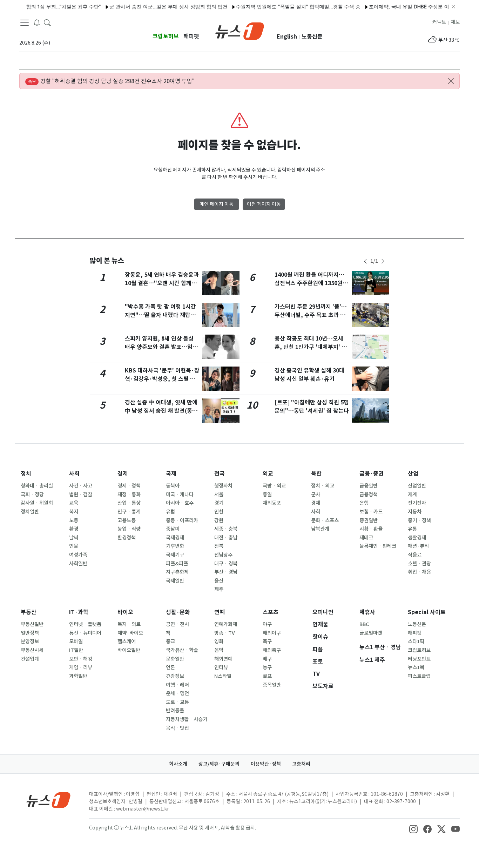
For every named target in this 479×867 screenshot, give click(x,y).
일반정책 (30, 633)
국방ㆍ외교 (274, 486)
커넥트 (439, 22)
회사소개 (178, 764)
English (287, 36)
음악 (218, 650)
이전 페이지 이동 (264, 204)
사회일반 (78, 563)
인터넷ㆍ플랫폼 (85, 624)
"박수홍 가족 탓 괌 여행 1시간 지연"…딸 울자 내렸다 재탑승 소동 (160, 315)
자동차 (414, 512)
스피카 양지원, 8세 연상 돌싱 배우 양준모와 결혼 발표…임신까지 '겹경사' (161, 347)
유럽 (170, 512)
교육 (73, 503)
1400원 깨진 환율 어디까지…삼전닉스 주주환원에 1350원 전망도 (312, 283)
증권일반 (368, 520)
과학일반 (78, 676)
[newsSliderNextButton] (383, 261)
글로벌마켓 (370, 633)
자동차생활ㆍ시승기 (186, 719)
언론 (170, 667)
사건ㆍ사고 (80, 486)
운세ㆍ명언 (177, 693)
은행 (364, 503)
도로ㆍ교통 (177, 702)
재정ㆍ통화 (129, 494)
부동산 (28, 612)
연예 (219, 612)
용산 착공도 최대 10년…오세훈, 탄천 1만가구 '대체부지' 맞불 (311, 347)
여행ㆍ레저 (177, 685)
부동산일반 (32, 624)
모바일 (76, 641)
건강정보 (175, 676)
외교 (268, 473)
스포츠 (270, 612)
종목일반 (272, 685)
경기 (218, 503)
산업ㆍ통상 (129, 503)
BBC (364, 624)
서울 (218, 494)
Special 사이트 (427, 612)
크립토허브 (166, 36)
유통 (412, 529)
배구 (267, 659)
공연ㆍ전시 (177, 624)
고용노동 (126, 520)
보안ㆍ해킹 (80, 659)
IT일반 (76, 650)
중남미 (173, 529)
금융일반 (368, 486)
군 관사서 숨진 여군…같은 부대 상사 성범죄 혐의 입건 (158, 6)
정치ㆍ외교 (322, 486)
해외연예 (223, 659)
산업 (413, 473)
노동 (73, 520)
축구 (267, 641)
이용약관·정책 (266, 764)
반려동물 (175, 710)
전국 (219, 473)
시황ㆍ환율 (371, 529)
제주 (218, 589)
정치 (26, 473)
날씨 (73, 538)
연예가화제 (225, 624)
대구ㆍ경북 (225, 563)
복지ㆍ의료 (129, 624)
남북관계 (320, 529)
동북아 (173, 486)
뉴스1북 (416, 667)
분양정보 (30, 641)
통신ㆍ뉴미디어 (85, 633)
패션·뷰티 (418, 546)
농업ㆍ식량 (129, 529)
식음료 (414, 555)
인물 (73, 546)
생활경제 (417, 538)
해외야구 (272, 633)
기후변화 (175, 546)
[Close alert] (451, 81)
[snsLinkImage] (413, 828)
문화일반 (175, 659)
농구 (267, 667)
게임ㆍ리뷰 (80, 667)
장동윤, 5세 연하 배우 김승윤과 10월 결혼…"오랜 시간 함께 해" (162, 283)
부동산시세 (32, 650)
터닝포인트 (419, 659)
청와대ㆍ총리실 (37, 486)
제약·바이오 (130, 633)
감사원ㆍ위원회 (37, 503)
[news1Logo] (48, 800)
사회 (74, 473)
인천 (218, 512)
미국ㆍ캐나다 (180, 494)
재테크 (366, 538)
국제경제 (175, 538)
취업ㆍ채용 (419, 572)
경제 (122, 473)
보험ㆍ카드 (371, 512)
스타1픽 (416, 641)
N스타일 (222, 676)
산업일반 (417, 486)
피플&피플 (177, 563)
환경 (73, 529)
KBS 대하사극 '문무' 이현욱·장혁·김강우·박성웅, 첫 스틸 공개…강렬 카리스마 (162, 379)
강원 (218, 520)
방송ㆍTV (224, 633)
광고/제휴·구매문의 (219, 764)
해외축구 (272, 650)
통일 (267, 494)
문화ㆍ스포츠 (325, 520)
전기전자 (417, 503)
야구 (267, 624)
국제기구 (175, 555)
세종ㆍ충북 (225, 529)
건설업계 (30, 659)
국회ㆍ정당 (32, 494)
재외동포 (272, 503)
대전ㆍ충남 (225, 538)
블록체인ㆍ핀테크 (377, 546)
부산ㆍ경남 (225, 572)
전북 (218, 546)
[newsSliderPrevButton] (365, 261)
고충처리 (301, 764)
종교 (170, 641)
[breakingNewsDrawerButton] (36, 22)
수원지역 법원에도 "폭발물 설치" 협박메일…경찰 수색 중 (287, 6)
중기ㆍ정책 (419, 520)
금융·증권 (371, 473)
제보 (455, 22)
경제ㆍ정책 (129, 486)
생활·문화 (178, 612)
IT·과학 (78, 612)
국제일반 (175, 581)
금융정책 (368, 494)
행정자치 (223, 486)
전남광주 (223, 555)
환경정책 (126, 538)
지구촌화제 (177, 572)
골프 (267, 676)
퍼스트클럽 (419, 676)
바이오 (125, 612)
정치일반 (30, 512)
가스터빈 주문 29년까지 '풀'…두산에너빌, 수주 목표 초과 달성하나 (311, 315)
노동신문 (312, 36)
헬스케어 (126, 641)
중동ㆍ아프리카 (182, 520)
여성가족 (78, 555)
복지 (73, 512)
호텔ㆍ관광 (419, 563)
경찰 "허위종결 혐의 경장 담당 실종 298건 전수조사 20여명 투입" (111, 81)
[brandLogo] (239, 30)
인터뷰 (221, 667)
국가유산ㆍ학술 (182, 650)
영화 (218, 641)
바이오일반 (128, 650)
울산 (218, 581)
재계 (412, 494)
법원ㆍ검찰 (80, 494)
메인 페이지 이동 (217, 204)
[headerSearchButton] (47, 22)
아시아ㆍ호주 (180, 503)
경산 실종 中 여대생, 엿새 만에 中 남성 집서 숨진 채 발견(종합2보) (161, 411)
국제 (171, 473)
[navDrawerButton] (24, 22)
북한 (316, 473)
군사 (315, 494)
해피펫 (191, 36)
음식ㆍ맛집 (177, 728)
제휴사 (367, 612)
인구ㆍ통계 (129, 512)
